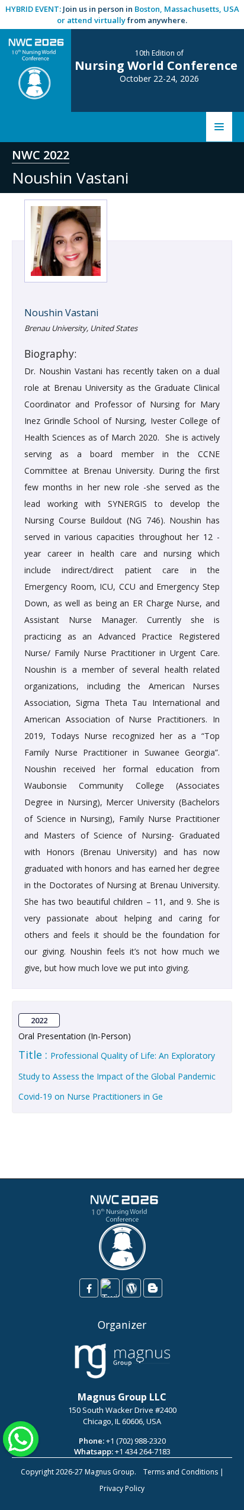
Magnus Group (109, 1472)
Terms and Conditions (180, 1472)
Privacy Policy (122, 1488)
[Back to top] (217, 1489)
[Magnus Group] (122, 1361)
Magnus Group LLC (122, 1396)
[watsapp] (20, 1437)
